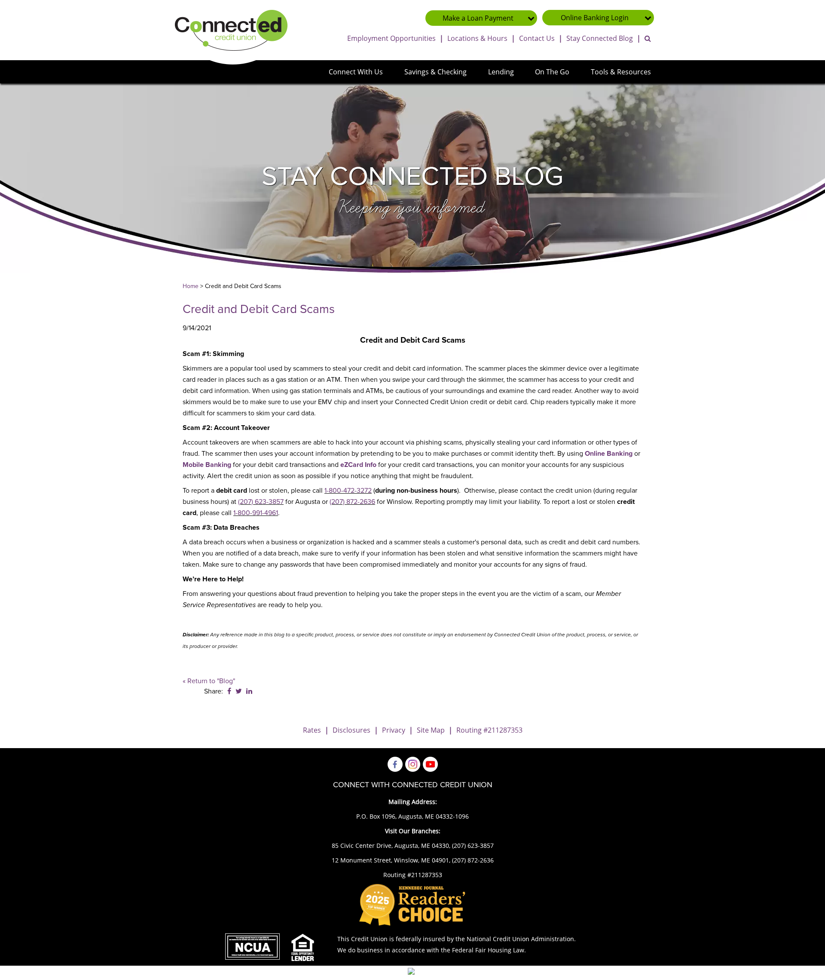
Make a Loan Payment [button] (478, 18)
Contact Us (537, 38)
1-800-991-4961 (255, 513)
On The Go (552, 72)
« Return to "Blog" (209, 681)
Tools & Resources (621, 72)
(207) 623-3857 (261, 501)
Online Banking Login (595, 17)
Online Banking (608, 453)
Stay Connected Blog (599, 38)
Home (191, 286)
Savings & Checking (435, 72)
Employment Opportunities (391, 38)
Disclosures (351, 730)
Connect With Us (356, 72)
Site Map (431, 730)
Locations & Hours (477, 38)
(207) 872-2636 (352, 501)
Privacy (393, 730)
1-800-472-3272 (348, 490)
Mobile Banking (207, 464)
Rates (312, 730)
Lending (501, 72)
